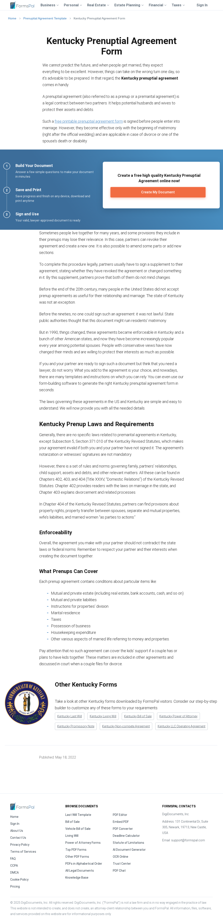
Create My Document (158, 192)
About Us (16, 830)
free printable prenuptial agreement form (89, 121)
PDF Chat (119, 870)
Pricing (15, 886)
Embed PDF (121, 821)
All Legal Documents (79, 870)
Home (12, 18)
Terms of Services (23, 851)
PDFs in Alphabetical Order (83, 863)
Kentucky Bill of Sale (138, 716)
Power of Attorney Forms (83, 842)
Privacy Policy (19, 844)
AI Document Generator (129, 849)
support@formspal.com (188, 840)
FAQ (13, 858)
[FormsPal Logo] (22, 4)
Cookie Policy (19, 879)
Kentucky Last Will (69, 716)
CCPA (14, 865)
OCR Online (120, 856)
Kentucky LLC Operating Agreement (181, 726)
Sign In (202, 5)
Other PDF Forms (77, 856)
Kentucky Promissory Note (75, 726)
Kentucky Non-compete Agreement (126, 726)
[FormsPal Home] (22, 806)
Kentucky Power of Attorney (178, 716)
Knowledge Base (76, 877)
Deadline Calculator (126, 835)
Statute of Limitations (128, 842)
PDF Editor (120, 815)
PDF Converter (123, 828)
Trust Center (122, 863)
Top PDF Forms (75, 849)
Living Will (71, 835)
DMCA (14, 872)
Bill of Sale (72, 821)
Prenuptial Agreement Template (45, 18)
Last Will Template (78, 815)
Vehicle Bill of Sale (78, 828)
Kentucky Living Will (103, 716)
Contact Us (18, 837)
